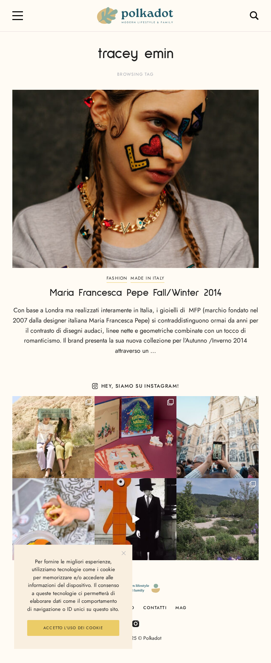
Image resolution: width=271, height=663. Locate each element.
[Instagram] (136, 623)
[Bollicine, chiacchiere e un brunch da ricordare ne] (217, 519)
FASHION (117, 278)
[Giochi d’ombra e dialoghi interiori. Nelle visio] (136, 519)
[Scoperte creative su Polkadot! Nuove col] (217, 437)
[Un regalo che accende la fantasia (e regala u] (53, 519)
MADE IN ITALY (147, 278)
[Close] (123, 553)
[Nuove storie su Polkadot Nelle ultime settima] (53, 437)
